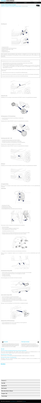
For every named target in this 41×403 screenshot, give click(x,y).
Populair (15, 2)
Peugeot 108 (3, 6)
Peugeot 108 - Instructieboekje (10, 6)
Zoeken (25, 2)
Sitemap (24, 401)
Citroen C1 (3, 380)
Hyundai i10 (4, 385)
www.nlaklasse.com (13, 401)
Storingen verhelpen (18, 6)
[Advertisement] (20, 15)
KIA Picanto (4, 388)
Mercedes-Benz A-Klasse (7, 390)
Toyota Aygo (4, 396)
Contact (35, 2)
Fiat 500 (3, 383)
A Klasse (7, 0)
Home (5, 2)
